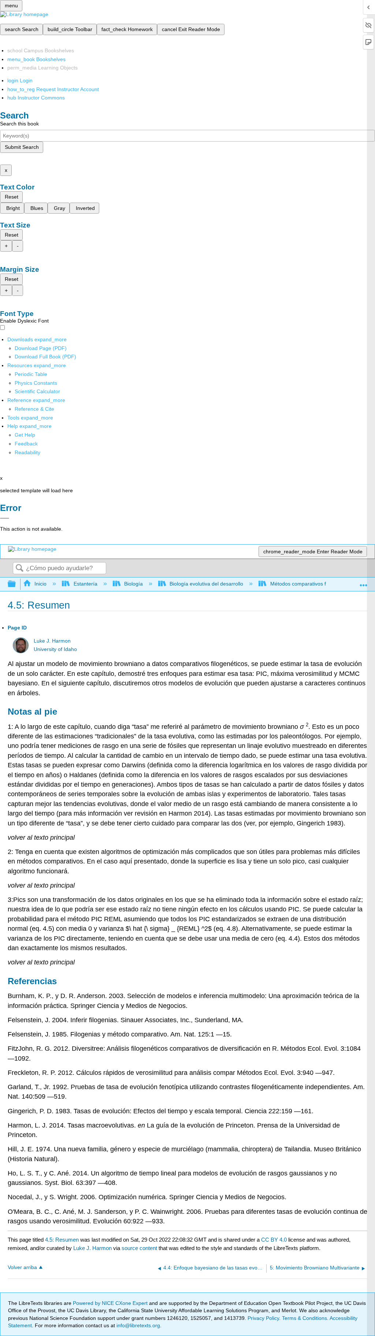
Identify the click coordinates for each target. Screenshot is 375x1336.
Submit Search (22, 147)
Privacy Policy (263, 1318)
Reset (11, 197)
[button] (26, 444)
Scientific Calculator (37, 391)
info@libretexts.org (137, 1325)
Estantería (85, 584)
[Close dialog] (4, 518)
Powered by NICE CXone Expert (111, 1303)
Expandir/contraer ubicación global (364, 582)
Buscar (19, 568)
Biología (133, 584)
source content (139, 1248)
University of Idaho (55, 649)
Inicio (40, 584)
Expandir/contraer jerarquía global (16, 584)
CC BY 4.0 (274, 1240)
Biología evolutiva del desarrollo (206, 584)
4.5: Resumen (62, 1240)
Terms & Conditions (304, 1318)
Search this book (19, 124)
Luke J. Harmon (52, 641)
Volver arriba (22, 1267)
